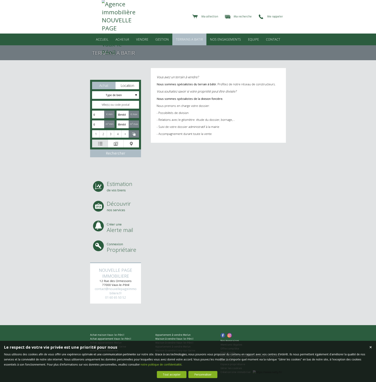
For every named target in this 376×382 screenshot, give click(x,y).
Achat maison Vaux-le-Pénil (107, 334)
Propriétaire (121, 247)
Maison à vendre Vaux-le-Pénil (174, 338)
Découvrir (119, 206)
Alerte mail (120, 228)
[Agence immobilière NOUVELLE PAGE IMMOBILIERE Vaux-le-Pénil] (118, 52)
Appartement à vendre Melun (173, 334)
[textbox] (115, 105)
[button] (104, 85)
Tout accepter (172, 374)
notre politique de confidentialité (161, 364)
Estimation (119, 186)
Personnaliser (203, 374)
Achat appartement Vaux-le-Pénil (110, 338)
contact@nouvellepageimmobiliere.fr (115, 291)
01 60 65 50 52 (115, 297)
